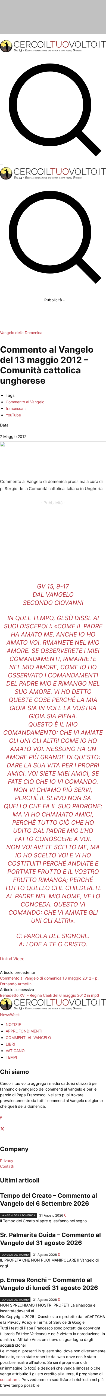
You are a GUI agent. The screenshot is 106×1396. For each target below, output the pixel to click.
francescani (16, 408)
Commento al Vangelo (25, 402)
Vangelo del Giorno (15, 1254)
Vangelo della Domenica (21, 332)
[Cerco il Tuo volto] (53, 51)
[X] (2, 1129)
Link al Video (12, 958)
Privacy (6, 1160)
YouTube (13, 415)
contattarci (9, 1379)
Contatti (7, 1166)
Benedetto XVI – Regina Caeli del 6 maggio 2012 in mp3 (49, 995)
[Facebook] (1, 1117)
